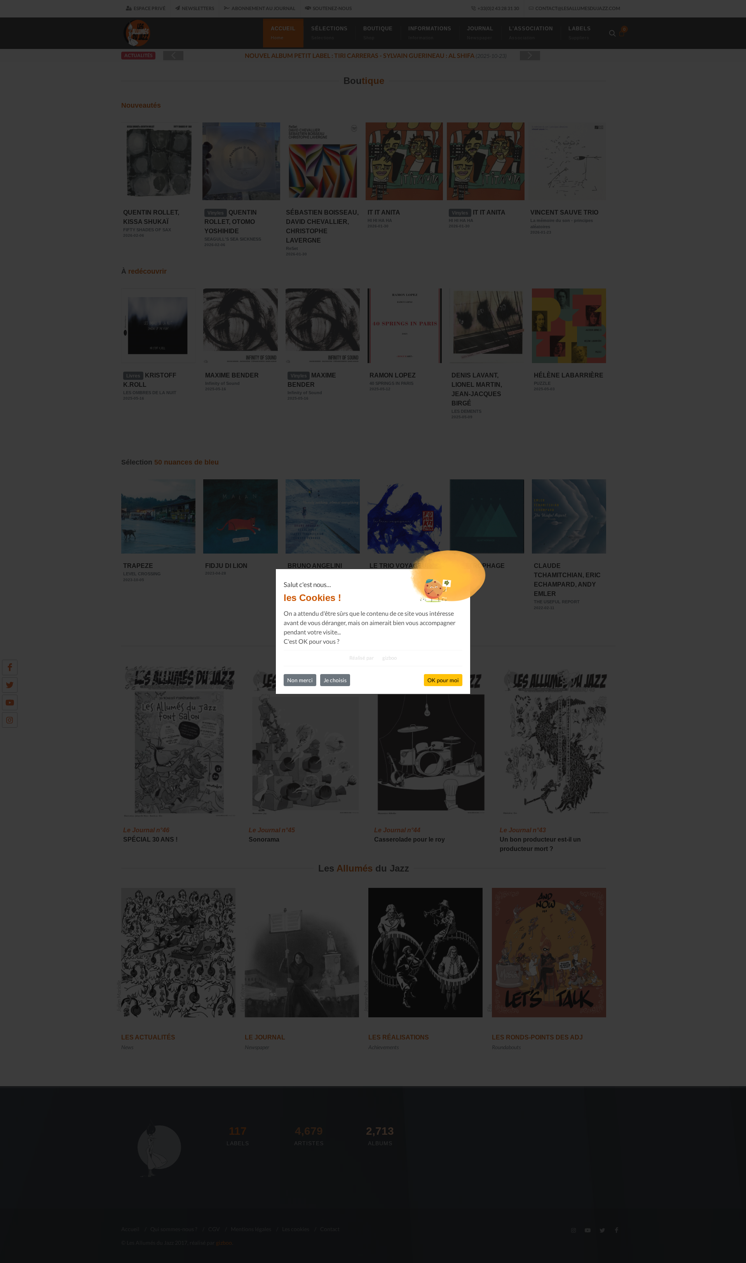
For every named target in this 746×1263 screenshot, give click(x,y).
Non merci (300, 680)
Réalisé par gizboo (373, 658)
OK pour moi (443, 680)
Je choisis (335, 680)
